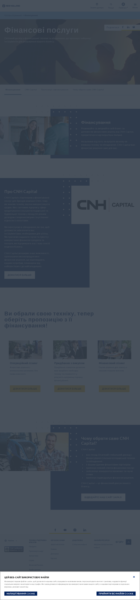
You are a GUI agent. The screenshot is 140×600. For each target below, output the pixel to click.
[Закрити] (134, 577)
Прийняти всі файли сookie (116, 593)
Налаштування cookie (21, 593)
